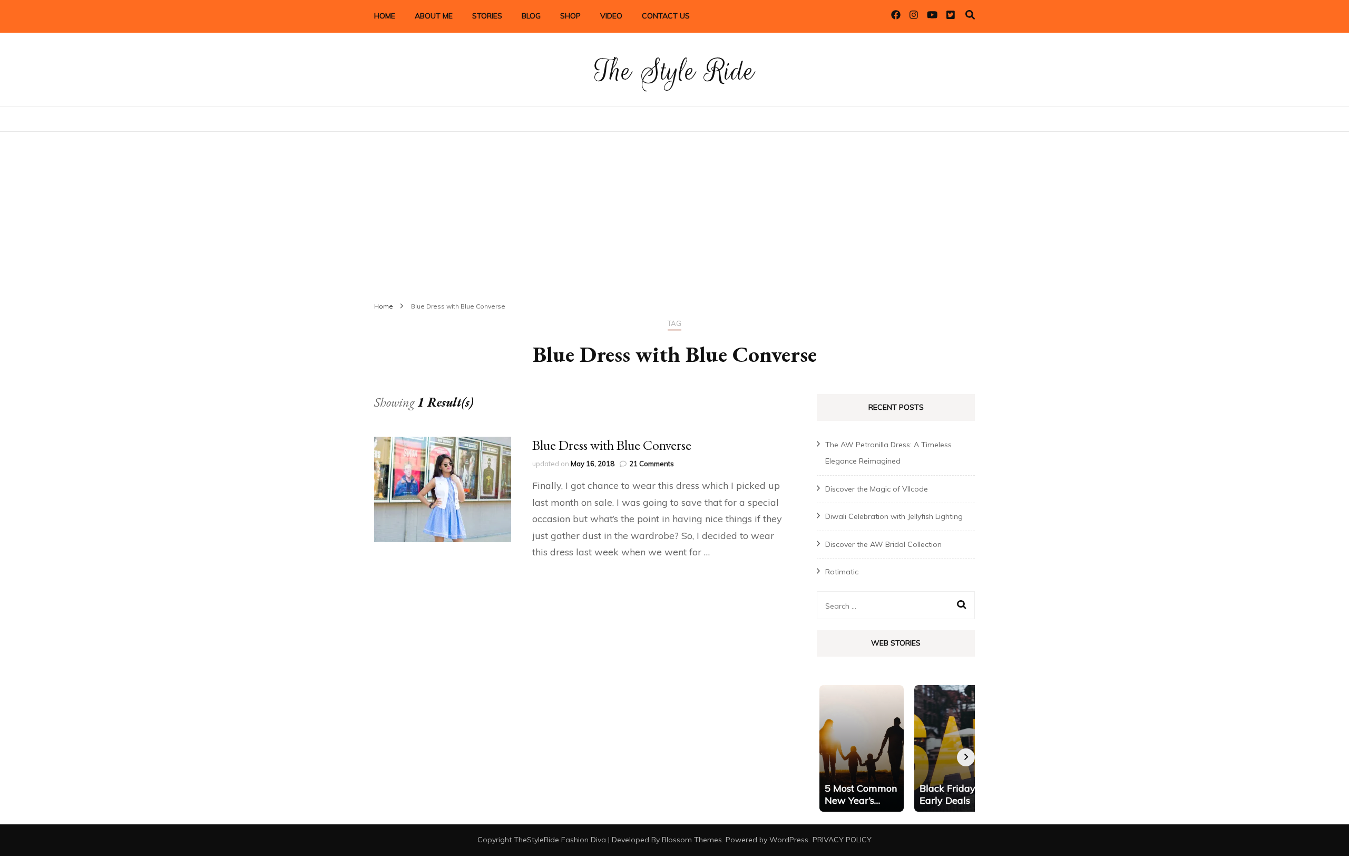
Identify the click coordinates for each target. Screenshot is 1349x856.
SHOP (570, 16)
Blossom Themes (692, 839)
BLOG (531, 16)
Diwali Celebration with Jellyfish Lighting (894, 516)
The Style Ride (674, 71)
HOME (384, 16)
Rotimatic (841, 571)
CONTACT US (666, 16)
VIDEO (611, 16)
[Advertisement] (674, 211)
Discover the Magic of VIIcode (876, 489)
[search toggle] (970, 15)
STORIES (487, 16)
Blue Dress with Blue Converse (611, 445)
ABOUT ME (434, 16)
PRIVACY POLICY (842, 839)
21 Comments (651, 463)
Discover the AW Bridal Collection (883, 544)
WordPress (788, 839)
